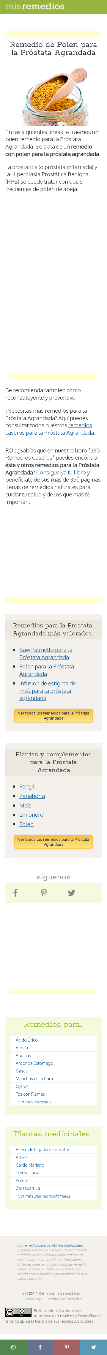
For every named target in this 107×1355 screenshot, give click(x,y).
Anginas (23, 1055)
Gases (22, 1070)
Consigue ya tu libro (61, 472)
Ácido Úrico (27, 1039)
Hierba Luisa (27, 1172)
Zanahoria (32, 795)
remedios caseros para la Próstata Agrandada (49, 428)
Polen (26, 823)
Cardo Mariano (30, 1165)
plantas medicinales (67, 1245)
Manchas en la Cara (34, 1078)
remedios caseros (36, 1245)
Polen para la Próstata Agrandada (46, 669)
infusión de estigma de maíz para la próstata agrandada (47, 690)
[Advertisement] (53, 27)
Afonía (22, 1047)
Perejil (27, 786)
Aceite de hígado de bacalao (43, 1149)
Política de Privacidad (65, 1299)
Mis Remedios (64, 1293)
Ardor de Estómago (34, 1063)
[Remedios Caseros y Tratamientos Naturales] (35, 7)
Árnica (22, 1157)
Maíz (25, 805)
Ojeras (22, 1086)
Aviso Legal (34, 1299)
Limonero (31, 814)
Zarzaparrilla (28, 1188)
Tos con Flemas (30, 1094)
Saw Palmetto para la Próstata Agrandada (45, 653)
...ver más (33, 1101)
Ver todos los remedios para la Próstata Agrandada (53, 715)
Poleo (21, 1180)
